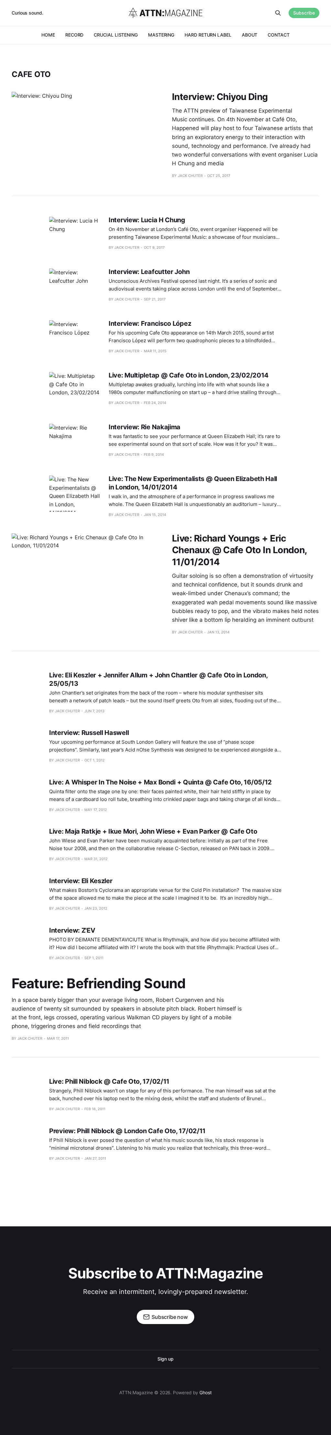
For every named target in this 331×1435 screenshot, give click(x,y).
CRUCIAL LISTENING (116, 35)
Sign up (165, 1359)
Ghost (205, 1392)
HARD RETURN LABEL (208, 35)
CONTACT (278, 35)
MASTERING (161, 35)
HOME (48, 35)
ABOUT (250, 35)
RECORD (74, 35)
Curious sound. (27, 13)
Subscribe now (170, 1317)
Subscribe (304, 13)
